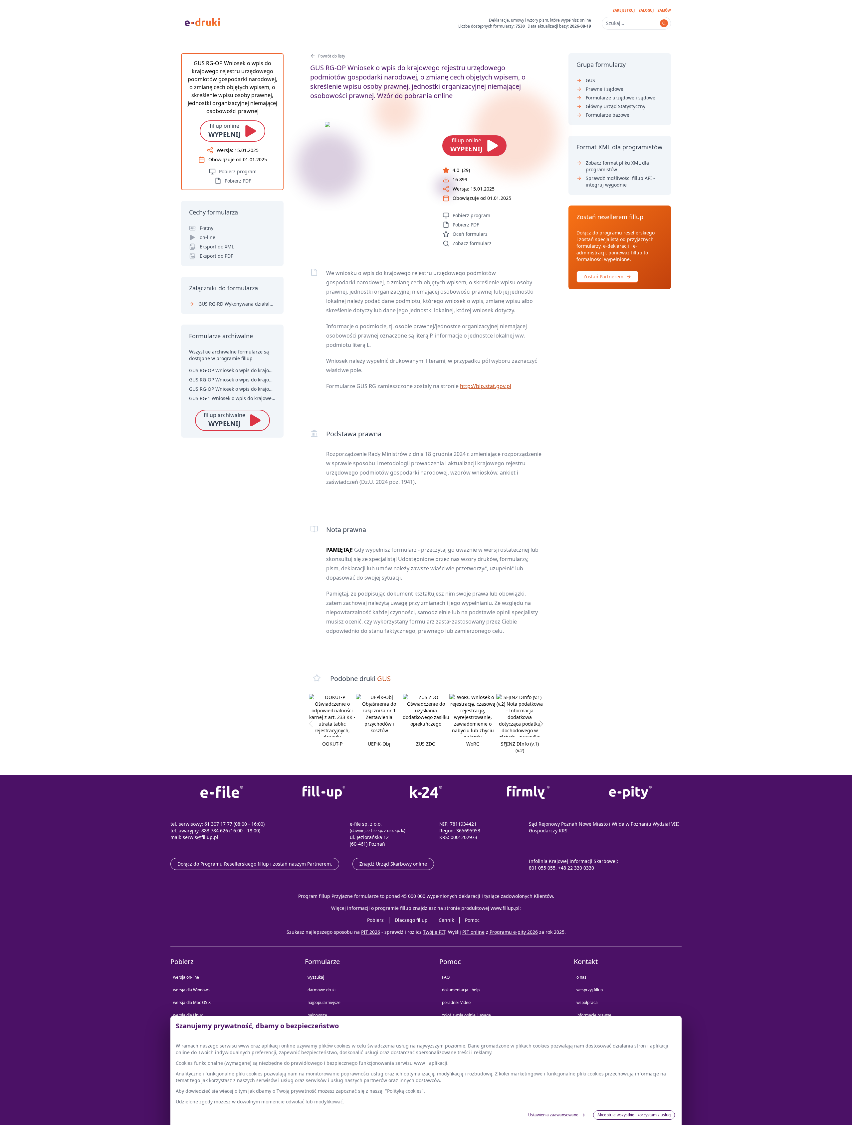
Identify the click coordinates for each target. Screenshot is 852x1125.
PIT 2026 (370, 932)
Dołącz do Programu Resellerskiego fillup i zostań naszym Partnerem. (254, 864)
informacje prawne (593, 1015)
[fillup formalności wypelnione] (324, 792)
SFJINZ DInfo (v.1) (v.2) (520, 747)
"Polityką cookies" (404, 1091)
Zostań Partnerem (603, 276)
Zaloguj (646, 10)
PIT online (473, 932)
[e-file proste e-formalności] (221, 792)
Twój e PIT (434, 932)
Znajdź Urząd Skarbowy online (393, 864)
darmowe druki (321, 990)
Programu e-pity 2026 (514, 932)
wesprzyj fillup (589, 990)
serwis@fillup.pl (200, 837)
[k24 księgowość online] (426, 792)
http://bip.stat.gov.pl (485, 386)
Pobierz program (471, 215)
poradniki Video (456, 1002)
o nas (581, 977)
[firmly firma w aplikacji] (528, 792)
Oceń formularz (470, 234)
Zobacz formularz (472, 243)
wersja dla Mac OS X (192, 1002)
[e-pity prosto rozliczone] (630, 792)
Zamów (664, 10)
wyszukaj (316, 977)
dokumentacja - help (461, 990)
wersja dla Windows (191, 990)
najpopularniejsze (324, 1002)
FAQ (446, 977)
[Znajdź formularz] (664, 23)
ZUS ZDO (426, 744)
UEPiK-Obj (379, 744)
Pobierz (375, 920)
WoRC (472, 744)
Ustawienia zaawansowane (553, 1115)
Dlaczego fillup (411, 920)
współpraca (587, 1002)
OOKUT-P (332, 744)
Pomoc (472, 920)
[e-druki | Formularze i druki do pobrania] (202, 22)
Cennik (446, 920)
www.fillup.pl (505, 908)
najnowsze (317, 1015)
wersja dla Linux (188, 1015)
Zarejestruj (624, 10)
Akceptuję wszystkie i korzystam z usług (634, 1115)
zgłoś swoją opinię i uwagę (466, 1015)
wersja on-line (186, 977)
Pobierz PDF (466, 224)
